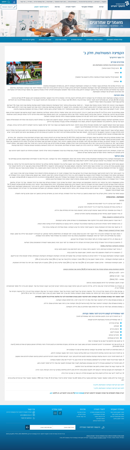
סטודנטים (49, 1)
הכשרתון (97, 1)
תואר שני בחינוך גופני (118, 414)
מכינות (57, 7)
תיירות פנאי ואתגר (100, 416)
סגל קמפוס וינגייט (39, 1)
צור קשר (22, 1)
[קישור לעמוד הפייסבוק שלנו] (60, 413)
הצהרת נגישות (90, 435)
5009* (22, 418)
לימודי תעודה (70, 7)
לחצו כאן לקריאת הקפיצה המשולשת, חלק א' (108, 385)
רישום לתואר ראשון (41, 7)
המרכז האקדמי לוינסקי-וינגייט (98, 437)
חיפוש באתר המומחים (94, 40)
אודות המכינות (81, 412)
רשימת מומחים (76, 40)
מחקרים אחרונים (28, 40)
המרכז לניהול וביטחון (99, 420)
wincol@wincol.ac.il (26, 415)
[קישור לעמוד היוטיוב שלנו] (55, 413)
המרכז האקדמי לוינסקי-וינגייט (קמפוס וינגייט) (19, 412)
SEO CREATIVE (23, 434)
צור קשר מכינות (81, 416)
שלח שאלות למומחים (114, 40)
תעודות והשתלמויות (99, 414)
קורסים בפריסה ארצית (85, 1)
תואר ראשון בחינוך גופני (117, 412)
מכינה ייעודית (82, 414)
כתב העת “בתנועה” (60, 1)
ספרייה (30, 1)
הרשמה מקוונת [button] (7, 7)
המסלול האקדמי (87, 7)
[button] (5, 2)
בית (122, 26)
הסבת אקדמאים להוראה (117, 416)
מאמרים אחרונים (102, 26)
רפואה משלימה (100, 418)
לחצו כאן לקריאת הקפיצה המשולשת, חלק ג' (109, 388)
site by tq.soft (10, 434)
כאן (51, 393)
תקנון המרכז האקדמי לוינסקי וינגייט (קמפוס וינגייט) (110, 435)
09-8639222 (28, 418)
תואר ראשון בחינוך (118, 418)
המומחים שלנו (72, 1)
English (104, 1)
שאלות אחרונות (61, 40)
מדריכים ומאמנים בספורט (97, 412)
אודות (101, 7)
